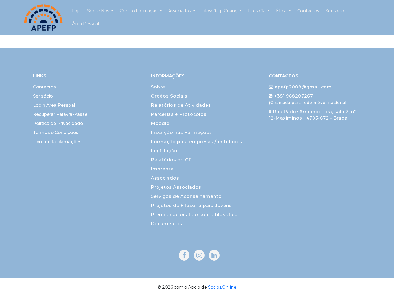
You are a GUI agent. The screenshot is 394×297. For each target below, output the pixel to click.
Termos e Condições (55, 132)
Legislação (164, 150)
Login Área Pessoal (54, 105)
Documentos (166, 223)
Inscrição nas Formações (181, 132)
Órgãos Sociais (169, 96)
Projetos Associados (176, 187)
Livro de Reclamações (57, 141)
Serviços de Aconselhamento (186, 196)
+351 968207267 (308, 99)
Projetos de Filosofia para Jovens (191, 205)
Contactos (44, 87)
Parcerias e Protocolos (178, 114)
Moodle (160, 123)
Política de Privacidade (58, 123)
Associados (165, 178)
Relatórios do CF (171, 159)
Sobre (158, 87)
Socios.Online (222, 287)
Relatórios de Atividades (181, 105)
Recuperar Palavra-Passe (60, 114)
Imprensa (162, 169)
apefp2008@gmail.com (302, 87)
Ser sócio (43, 96)
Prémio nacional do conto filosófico (194, 214)
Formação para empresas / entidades (196, 141)
